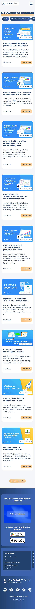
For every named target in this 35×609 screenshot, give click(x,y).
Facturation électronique (12, 562)
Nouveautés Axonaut (26, 37)
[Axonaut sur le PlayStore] (17, 534)
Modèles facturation (11, 557)
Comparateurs (9, 568)
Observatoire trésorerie (20, 19)
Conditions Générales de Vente (18, 596)
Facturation (9, 553)
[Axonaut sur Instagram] (24, 590)
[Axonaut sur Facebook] (11, 590)
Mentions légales (18, 600)
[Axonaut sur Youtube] (5, 590)
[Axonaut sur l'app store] (17, 540)
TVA (6, 559)
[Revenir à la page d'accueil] (17, 581)
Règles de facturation (11, 565)
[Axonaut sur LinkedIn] (30, 590)
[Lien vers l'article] (17, 32)
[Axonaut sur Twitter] (18, 590)
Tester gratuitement (17, 514)
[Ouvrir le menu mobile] (31, 3)
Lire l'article (26, 62)
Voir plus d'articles (17, 481)
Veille (6, 19)
